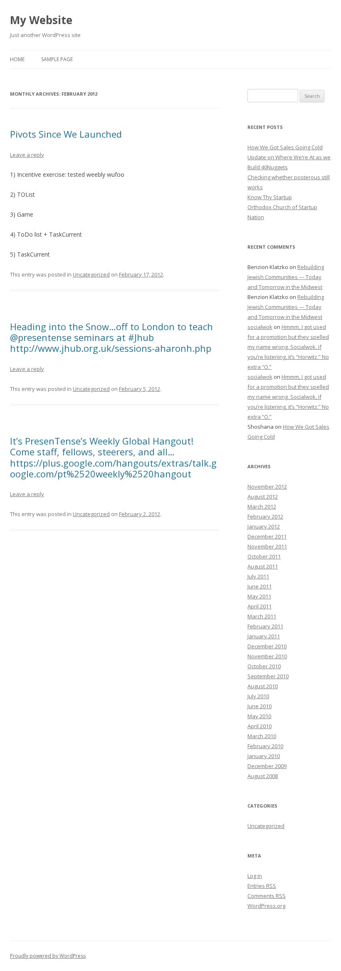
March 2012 (261, 506)
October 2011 (264, 556)
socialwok (259, 327)
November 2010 (267, 656)
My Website (41, 19)
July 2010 (258, 696)
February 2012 (265, 516)
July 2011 (258, 576)
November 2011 (267, 546)
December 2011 (267, 536)
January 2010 (263, 756)
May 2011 (259, 596)
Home (17, 59)
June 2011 (259, 586)
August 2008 (262, 776)
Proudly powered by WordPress (48, 955)
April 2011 (259, 606)
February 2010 (265, 746)
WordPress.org (266, 905)
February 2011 (265, 626)
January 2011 (263, 636)
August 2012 (262, 496)
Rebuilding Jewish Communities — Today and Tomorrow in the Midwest (285, 277)
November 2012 (267, 486)
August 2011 (262, 566)
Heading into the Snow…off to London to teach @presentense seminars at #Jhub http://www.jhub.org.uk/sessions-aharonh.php (111, 337)
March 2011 (261, 616)
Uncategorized (91, 274)
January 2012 (263, 526)
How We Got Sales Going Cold (285, 147)
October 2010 (264, 666)
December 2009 (267, 766)
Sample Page (57, 59)
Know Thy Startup (269, 197)
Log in (254, 876)
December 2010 (267, 646)
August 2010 (262, 686)
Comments (266, 895)
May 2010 (259, 716)
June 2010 (259, 706)
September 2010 (268, 676)
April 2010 (259, 726)
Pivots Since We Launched (66, 134)
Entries (261, 885)
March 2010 (261, 736)
